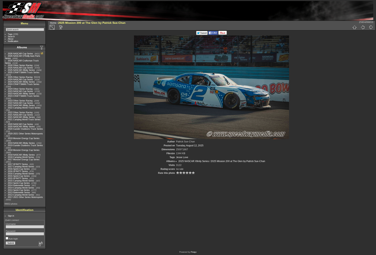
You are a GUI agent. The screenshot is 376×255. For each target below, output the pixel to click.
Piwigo (194, 252)
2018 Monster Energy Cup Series (24, 150)
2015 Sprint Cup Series (19, 176)
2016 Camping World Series (21, 173)
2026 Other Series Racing (20, 65)
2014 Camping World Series (21, 188)
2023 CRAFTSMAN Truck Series (23, 96)
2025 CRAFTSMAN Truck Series (23, 72)
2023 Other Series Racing (20, 100)
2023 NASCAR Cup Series (20, 91)
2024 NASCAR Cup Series (20, 79)
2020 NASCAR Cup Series (20, 124)
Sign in (11, 216)
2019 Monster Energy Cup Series (24, 138)
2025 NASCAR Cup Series (20, 67)
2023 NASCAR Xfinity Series (21, 93)
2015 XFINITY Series (18, 178)
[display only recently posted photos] (41, 47)
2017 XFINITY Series (18, 164)
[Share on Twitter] (202, 34)
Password (10, 231)
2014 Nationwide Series (19, 185)
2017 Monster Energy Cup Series (24, 159)
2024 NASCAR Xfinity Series (21, 82)
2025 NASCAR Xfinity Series (21, 70)
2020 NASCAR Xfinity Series (21, 126)
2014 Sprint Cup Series (19, 183)
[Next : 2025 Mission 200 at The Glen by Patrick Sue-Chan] (371, 27)
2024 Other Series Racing (20, 89)
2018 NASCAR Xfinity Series (21, 155)
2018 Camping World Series (21, 157)
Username (11, 224)
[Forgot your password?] (40, 244)
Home (53, 23)
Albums (22, 47)
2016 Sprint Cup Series (19, 169)
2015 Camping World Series (21, 180)
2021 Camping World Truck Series (24, 119)
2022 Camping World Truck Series (24, 108)
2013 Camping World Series (21, 195)
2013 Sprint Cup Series (19, 190)
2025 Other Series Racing (20, 77)
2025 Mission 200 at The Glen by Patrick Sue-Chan (238, 161)
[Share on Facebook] (213, 34)
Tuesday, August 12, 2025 (189, 145)
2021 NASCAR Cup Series (20, 115)
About (10, 39)
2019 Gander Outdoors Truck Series (25, 145)
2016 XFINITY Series (18, 171)
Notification (13, 41)
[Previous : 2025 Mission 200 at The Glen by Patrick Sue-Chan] (363, 27)
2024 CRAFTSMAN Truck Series (23, 84)
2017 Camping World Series (21, 166)
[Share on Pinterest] (222, 34)
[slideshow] (61, 27)
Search (11, 36)
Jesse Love (182, 157)
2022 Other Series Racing (20, 112)
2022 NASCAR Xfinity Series (21, 105)
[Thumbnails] (354, 27)
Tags (10, 34)
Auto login (13, 239)
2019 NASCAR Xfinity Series (21, 143)
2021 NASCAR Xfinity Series (21, 117)
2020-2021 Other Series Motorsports (25, 133)
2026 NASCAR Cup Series (20, 53)
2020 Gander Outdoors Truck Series (25, 129)
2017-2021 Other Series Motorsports (25, 197)
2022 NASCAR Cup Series (20, 103)
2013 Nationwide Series (19, 192)
